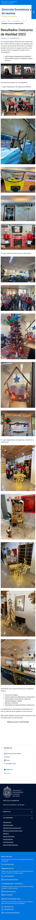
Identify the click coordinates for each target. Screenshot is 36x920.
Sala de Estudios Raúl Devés (10, 845)
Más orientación (8, 894)
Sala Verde (6, 833)
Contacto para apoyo (10, 891)
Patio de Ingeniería (8, 839)
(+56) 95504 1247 (9, 909)
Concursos (4, 38)
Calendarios (8, 817)
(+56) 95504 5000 (9, 876)
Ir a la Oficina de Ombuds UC (12, 912)
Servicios (7, 811)
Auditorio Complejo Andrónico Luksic (12, 831)
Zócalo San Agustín (8, 842)
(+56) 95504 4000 (9, 864)
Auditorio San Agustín (9, 836)
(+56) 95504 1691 (9, 906)
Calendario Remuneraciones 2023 (12, 828)
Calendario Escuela (8, 825)
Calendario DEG (7, 822)
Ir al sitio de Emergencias (11, 879)
